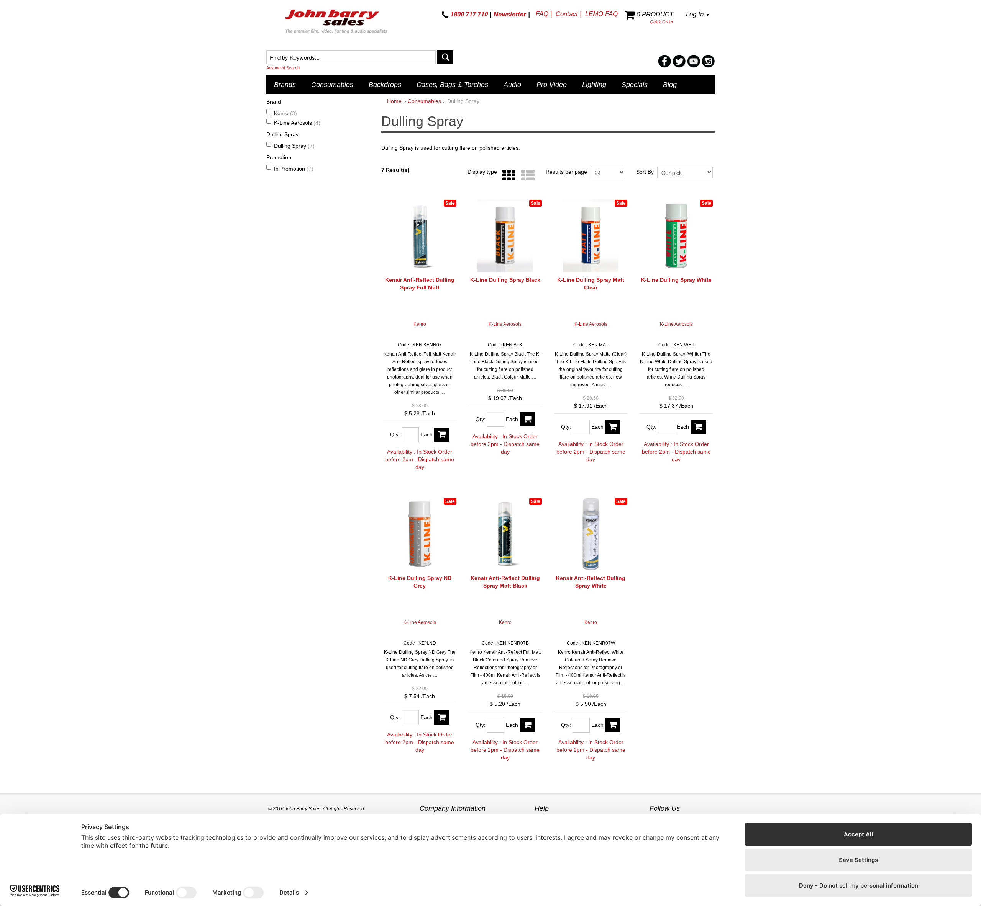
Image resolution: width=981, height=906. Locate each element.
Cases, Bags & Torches (452, 84)
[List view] (526, 175)
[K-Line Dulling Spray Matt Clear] (590, 236)
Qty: (395, 434)
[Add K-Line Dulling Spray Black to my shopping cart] (527, 419)
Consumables (332, 84)
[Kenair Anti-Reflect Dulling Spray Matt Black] (505, 534)
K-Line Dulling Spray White (676, 280)
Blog (670, 84)
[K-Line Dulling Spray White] (676, 236)
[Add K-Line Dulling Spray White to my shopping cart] (698, 427)
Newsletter (510, 14)
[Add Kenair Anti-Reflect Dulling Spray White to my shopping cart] (612, 725)
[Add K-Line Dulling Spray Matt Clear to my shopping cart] (612, 427)
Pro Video (551, 84)
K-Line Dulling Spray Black (505, 280)
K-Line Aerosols (297, 123)
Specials (635, 84)
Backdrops (385, 84)
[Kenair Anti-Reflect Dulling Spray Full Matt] (419, 236)
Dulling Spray (294, 146)
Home (394, 101)
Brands (285, 84)
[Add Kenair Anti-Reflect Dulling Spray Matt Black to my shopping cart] (527, 725)
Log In (698, 14)
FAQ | (544, 14)
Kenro (285, 113)
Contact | (568, 14)
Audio (512, 84)
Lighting (594, 84)
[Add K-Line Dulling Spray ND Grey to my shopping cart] (441, 717)
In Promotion (293, 169)
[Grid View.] (507, 175)
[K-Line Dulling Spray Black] (505, 236)
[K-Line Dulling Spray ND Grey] (419, 534)
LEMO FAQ (601, 14)
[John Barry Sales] (337, 22)
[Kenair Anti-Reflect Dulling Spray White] (590, 534)
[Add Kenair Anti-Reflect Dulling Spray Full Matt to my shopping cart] (441, 435)
